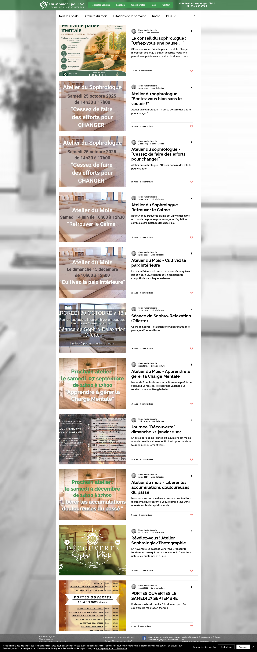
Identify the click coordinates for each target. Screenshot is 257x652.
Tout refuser (226, 646)
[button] (194, 16)
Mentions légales (47, 636)
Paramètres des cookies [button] (204, 646)
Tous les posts (69, 16)
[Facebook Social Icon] (144, 638)
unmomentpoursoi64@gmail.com (118, 637)
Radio (156, 16)
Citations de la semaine (129, 16)
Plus (169, 16)
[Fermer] (253, 647)
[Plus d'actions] (192, 31)
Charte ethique (46, 639)
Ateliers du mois (95, 16)
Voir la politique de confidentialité (111, 648)
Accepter (243, 646)
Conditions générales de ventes (53, 641)
